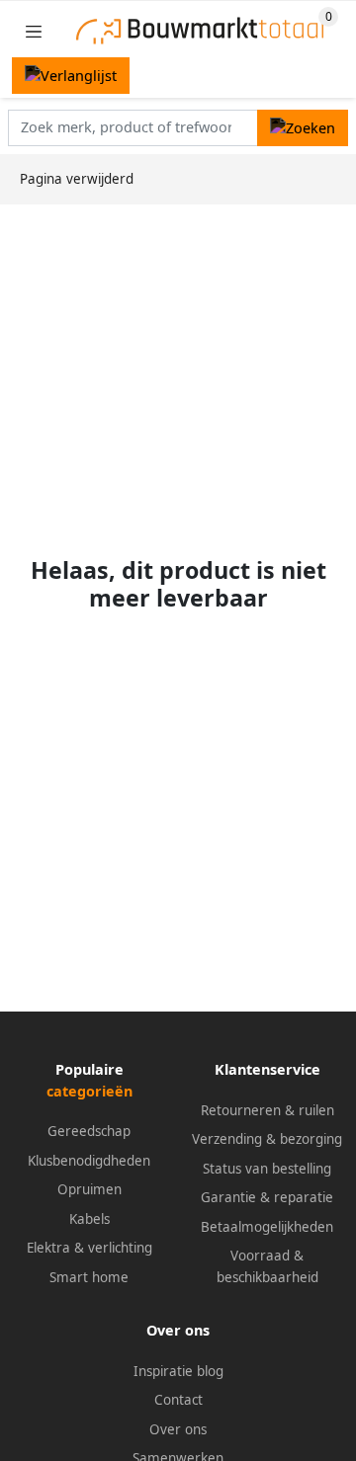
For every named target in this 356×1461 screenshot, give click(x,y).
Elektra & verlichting (89, 1248)
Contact (178, 1400)
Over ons (178, 1429)
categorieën (89, 1091)
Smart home (89, 1277)
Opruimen (89, 1189)
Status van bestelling (267, 1168)
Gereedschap (89, 1131)
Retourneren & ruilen (267, 1110)
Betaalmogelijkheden (267, 1227)
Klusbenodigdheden (89, 1161)
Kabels (89, 1219)
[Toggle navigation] (33, 31)
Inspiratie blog (178, 1371)
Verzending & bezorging (267, 1139)
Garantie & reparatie (267, 1197)
